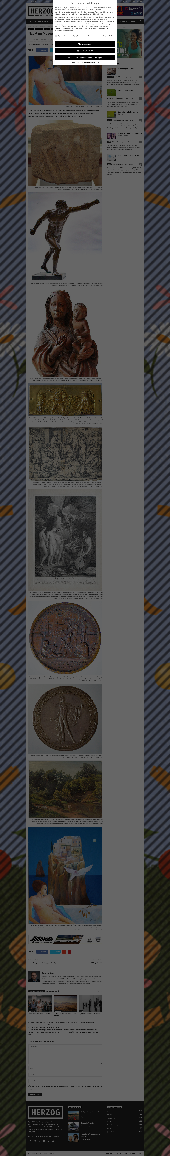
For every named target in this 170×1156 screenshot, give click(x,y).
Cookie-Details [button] (75, 62)
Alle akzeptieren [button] (85, 44)
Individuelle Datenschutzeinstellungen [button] (85, 57)
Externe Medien (108, 36)
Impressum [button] (96, 62)
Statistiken (76, 36)
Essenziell (61, 36)
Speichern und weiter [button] (85, 51)
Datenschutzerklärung (62, 28)
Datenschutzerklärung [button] (86, 62)
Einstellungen (104, 28)
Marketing (91, 36)
